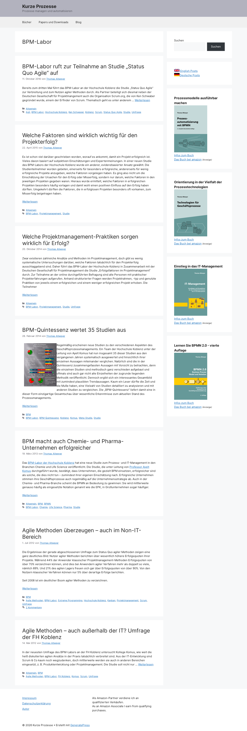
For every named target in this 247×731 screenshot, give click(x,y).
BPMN (47, 503)
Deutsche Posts (190, 75)
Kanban (111, 600)
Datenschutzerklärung (36, 703)
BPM (28, 414)
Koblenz (89, 112)
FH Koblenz (64, 676)
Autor (25, 709)
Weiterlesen (142, 100)
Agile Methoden (34, 600)
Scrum (98, 112)
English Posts (189, 71)
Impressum (29, 698)
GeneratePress (80, 725)
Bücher (26, 22)
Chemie (43, 507)
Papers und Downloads (53, 22)
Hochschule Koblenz (56, 112)
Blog (78, 22)
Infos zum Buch (184, 155)
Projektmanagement (50, 213)
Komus (73, 418)
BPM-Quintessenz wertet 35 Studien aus (74, 330)
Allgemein (31, 108)
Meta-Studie (85, 418)
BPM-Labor (37, 112)
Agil (28, 112)
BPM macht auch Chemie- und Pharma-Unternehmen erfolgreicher (73, 444)
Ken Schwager (76, 112)
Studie (126, 112)
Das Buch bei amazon (188, 159)
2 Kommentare (34, 607)
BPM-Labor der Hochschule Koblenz (51, 462)
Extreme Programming (70, 600)
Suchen (179, 40)
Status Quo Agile (112, 112)
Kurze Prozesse (39, 6)
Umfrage (136, 112)
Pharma (67, 507)
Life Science (55, 507)
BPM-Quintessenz (49, 418)
